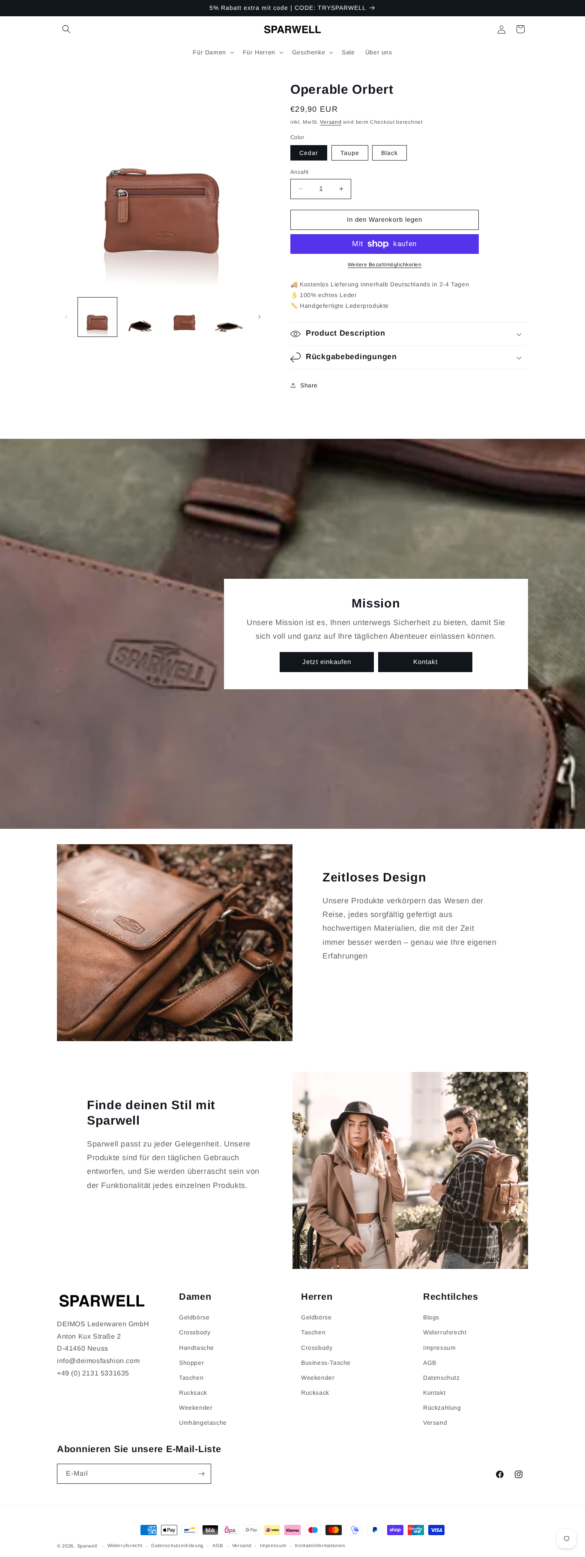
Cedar (308, 152)
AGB (429, 1362)
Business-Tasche (326, 1362)
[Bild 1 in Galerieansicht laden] (97, 317)
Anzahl (299, 172)
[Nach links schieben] (66, 316)
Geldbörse (194, 1317)
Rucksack (193, 1392)
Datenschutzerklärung (177, 1545)
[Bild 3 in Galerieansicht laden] (184, 317)
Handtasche (196, 1347)
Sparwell (87, 1545)
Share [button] (309, 385)
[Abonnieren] (201, 1474)
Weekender (195, 1407)
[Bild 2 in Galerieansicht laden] (140, 317)
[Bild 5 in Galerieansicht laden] (227, 317)
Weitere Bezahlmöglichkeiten (385, 265)
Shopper (191, 1362)
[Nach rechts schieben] (259, 316)
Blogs (431, 1317)
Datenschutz (441, 1377)
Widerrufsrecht (444, 1332)
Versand (330, 122)
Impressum (439, 1347)
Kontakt (425, 661)
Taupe (349, 152)
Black (389, 152)
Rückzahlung (442, 1407)
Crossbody (194, 1332)
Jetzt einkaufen (326, 661)
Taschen (191, 1377)
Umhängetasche (203, 1422)
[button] (66, 29)
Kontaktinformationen (320, 1545)
